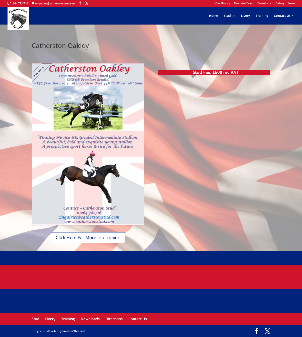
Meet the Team (243, 3)
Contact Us (282, 16)
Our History (222, 3)
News (291, 3)
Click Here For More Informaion (88, 237)
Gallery (279, 3)
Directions (114, 318)
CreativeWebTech (74, 331)
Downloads (264, 3)
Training (262, 16)
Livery (245, 16)
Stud (227, 16)
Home (213, 16)
